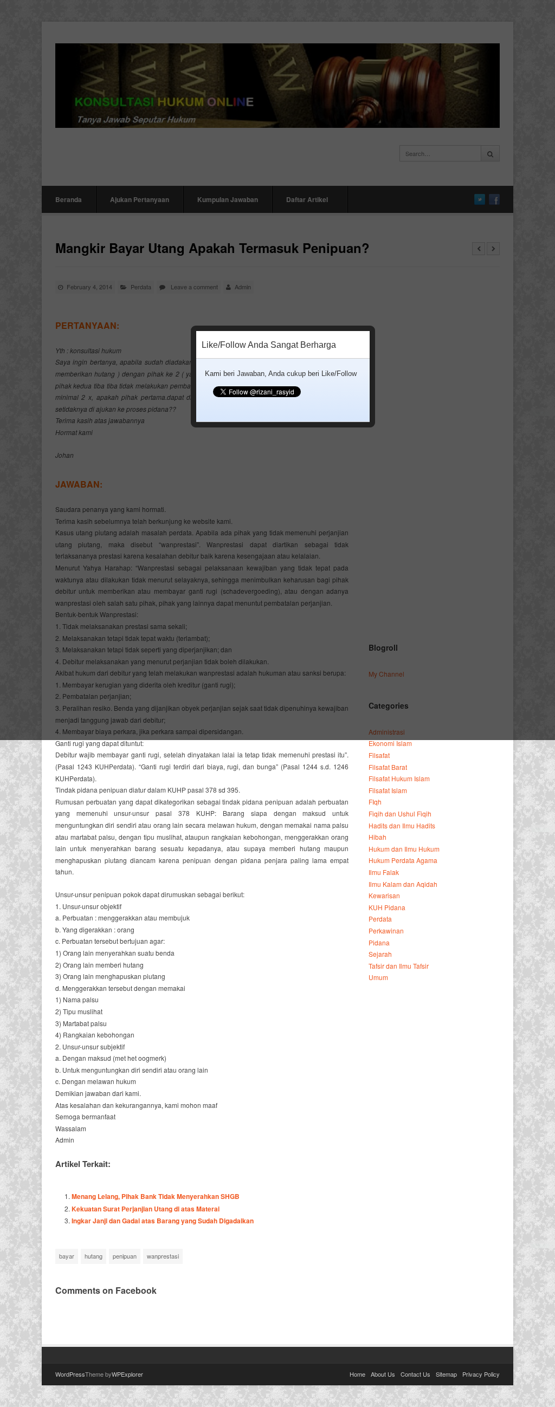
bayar (66, 1256)
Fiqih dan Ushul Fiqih (400, 813)
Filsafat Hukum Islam (399, 778)
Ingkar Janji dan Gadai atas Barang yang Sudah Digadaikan (163, 1221)
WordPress (70, 1374)
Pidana (379, 942)
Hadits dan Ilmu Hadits (402, 825)
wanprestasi (163, 1256)
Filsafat (379, 755)
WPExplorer (127, 1374)
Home (357, 1374)
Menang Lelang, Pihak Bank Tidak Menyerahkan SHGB (156, 1196)
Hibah (377, 836)
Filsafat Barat (388, 766)
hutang (93, 1256)
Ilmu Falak (384, 872)
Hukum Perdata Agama (403, 860)
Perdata (380, 918)
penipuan (125, 1256)
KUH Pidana (387, 907)
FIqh (375, 801)
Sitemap (446, 1374)
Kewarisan (384, 895)
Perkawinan (386, 930)
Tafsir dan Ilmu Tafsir (399, 965)
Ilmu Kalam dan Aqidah (403, 884)
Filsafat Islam (388, 790)
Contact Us (415, 1374)
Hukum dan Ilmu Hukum (404, 848)
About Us (383, 1374)
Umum (378, 977)
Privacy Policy (481, 1374)
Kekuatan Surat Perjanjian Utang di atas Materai (146, 1209)
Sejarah (380, 953)
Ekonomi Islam (390, 743)
